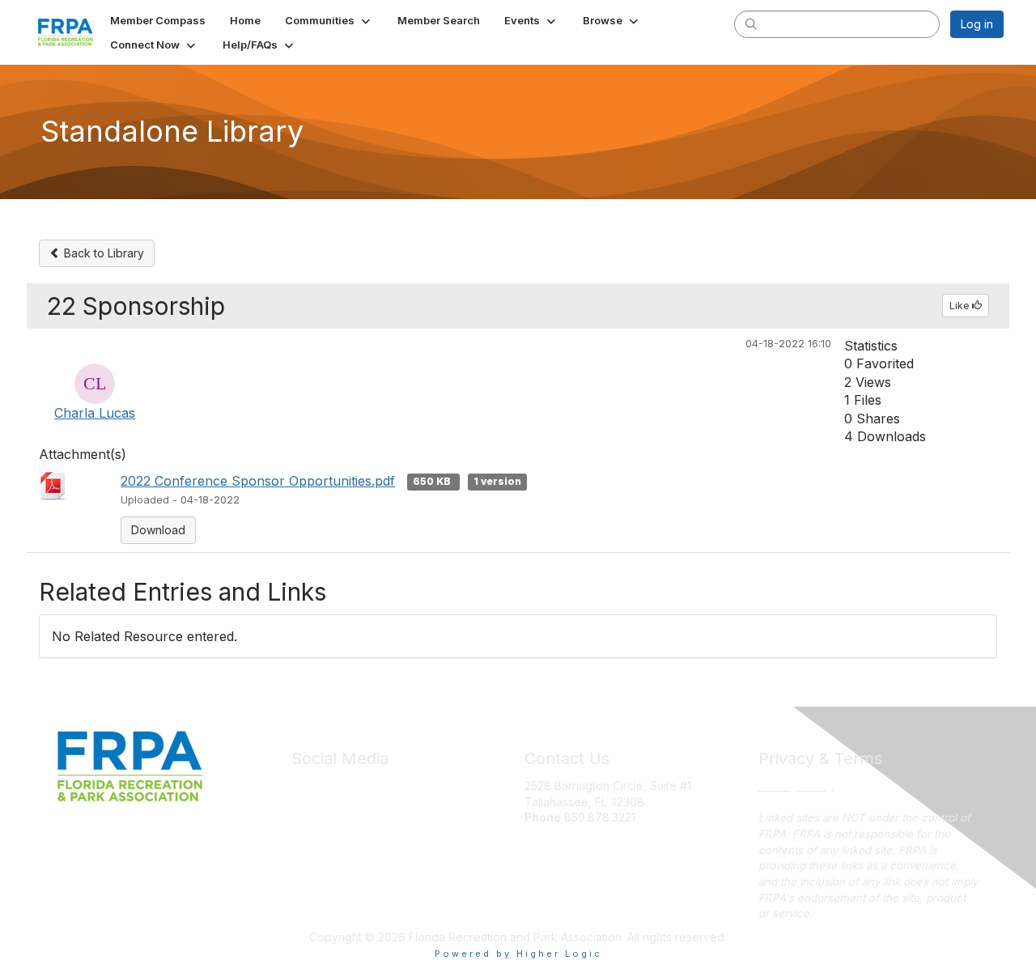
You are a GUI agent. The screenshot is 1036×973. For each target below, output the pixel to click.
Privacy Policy (796, 785)
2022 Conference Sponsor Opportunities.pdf (258, 481)
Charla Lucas (94, 413)
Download (158, 530)
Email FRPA (553, 833)
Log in (977, 24)
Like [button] (960, 306)
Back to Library (102, 253)
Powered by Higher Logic (518, 953)
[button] (329, 20)
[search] (751, 23)
